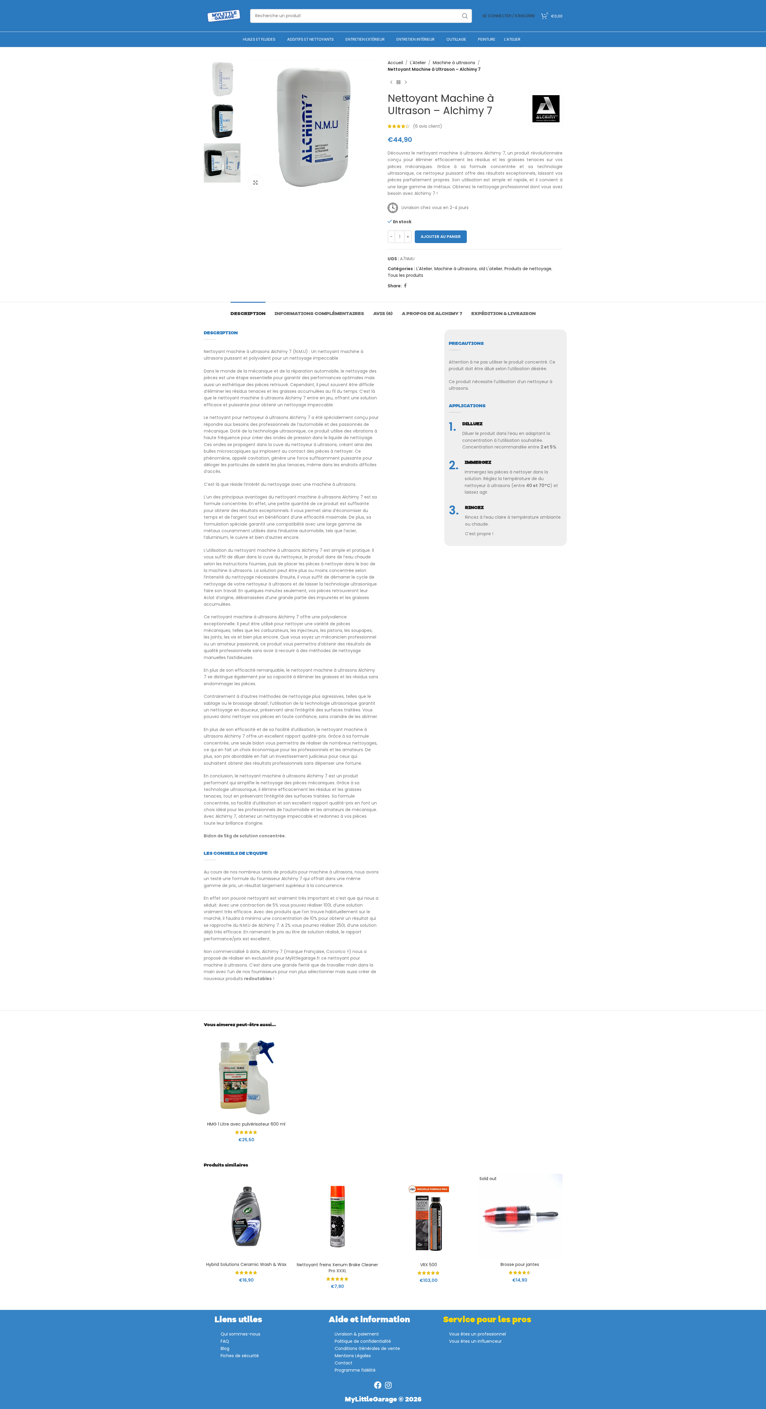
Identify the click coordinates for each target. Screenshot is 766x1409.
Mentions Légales (353, 1356)
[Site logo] (224, 15)
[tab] (248, 311)
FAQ (225, 1341)
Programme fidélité (355, 1370)
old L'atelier (490, 269)
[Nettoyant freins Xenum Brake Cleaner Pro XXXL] (337, 1217)
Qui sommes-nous (240, 1334)
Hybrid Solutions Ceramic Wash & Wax (246, 1264)
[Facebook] (378, 1385)
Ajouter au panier (441, 236)
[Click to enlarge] (255, 182)
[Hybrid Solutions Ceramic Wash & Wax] (246, 1216)
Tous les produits (405, 275)
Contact (343, 1363)
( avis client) (427, 126)
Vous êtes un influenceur (475, 1341)
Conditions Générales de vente (367, 1348)
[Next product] (405, 82)
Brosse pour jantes (520, 1264)
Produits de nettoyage (527, 269)
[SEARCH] (465, 16)
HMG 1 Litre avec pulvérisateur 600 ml (246, 1124)
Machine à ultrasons (454, 63)
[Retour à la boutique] (398, 82)
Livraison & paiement (357, 1334)
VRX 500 (428, 1265)
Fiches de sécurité (240, 1356)
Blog (225, 1348)
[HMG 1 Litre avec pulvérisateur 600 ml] (246, 1076)
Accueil (395, 63)
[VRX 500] (428, 1217)
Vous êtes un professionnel (477, 1334)
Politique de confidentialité (363, 1341)
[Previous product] (391, 82)
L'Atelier (418, 63)
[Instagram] (388, 1385)
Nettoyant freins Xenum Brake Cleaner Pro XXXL (337, 1268)
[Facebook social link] (405, 286)
